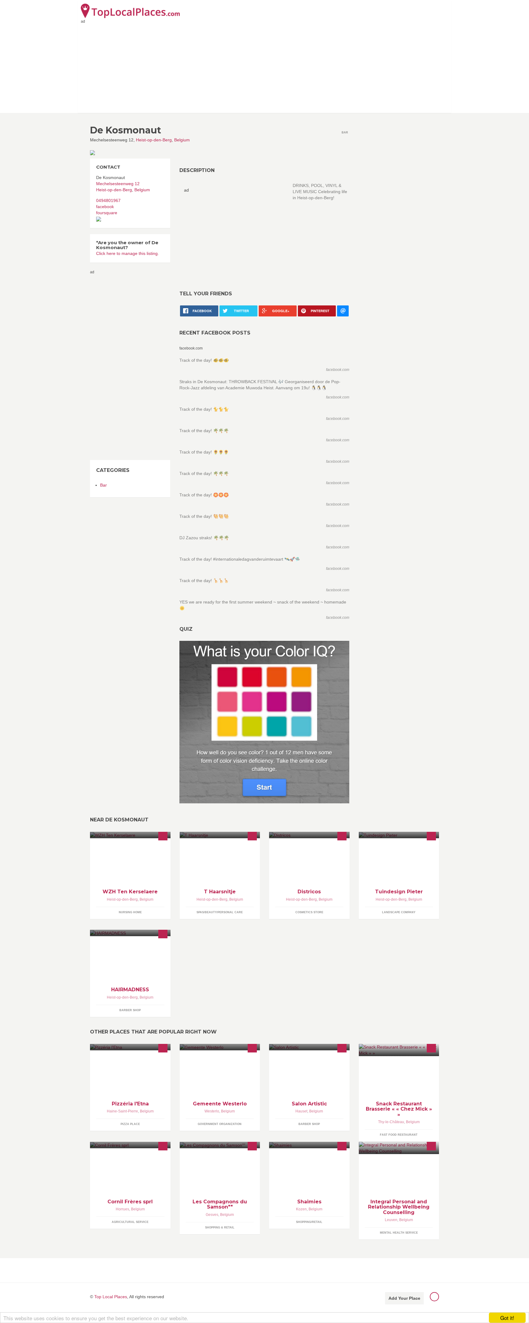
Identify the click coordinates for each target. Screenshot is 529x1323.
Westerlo (211, 1111)
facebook (105, 206)
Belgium (182, 139)
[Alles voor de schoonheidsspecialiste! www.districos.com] (309, 835)
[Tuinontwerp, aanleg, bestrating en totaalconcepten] (399, 835)
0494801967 (108, 200)
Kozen (301, 1209)
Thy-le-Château (391, 1122)
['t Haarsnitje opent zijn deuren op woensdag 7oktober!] (220, 835)
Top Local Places (110, 1296)
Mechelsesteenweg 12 (118, 183)
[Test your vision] (264, 721)
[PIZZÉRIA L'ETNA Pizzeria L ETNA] (130, 1047)
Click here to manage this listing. (127, 253)
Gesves (212, 1215)
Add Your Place (404, 1298)
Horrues (122, 1209)
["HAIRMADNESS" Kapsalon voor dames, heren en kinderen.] (130, 933)
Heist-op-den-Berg (154, 139)
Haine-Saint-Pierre (122, 1111)
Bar (103, 485)
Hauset (301, 1111)
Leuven (391, 1220)
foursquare (106, 212)
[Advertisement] (264, 67)
